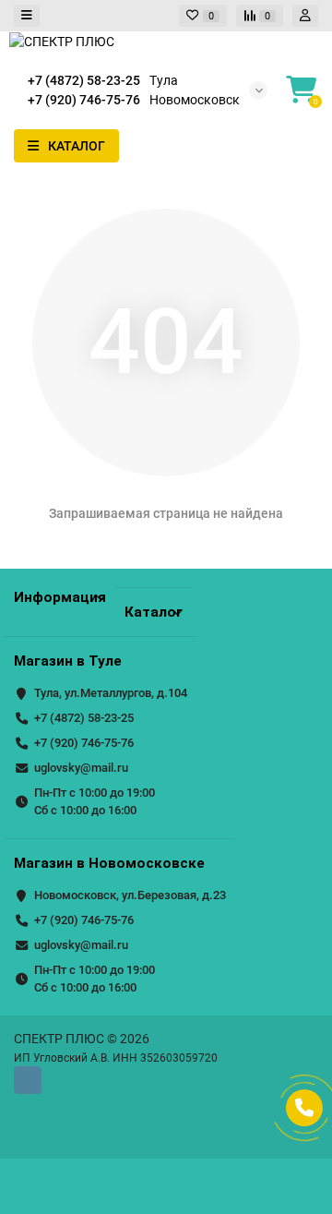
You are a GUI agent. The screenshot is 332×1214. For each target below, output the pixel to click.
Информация (60, 597)
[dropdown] (27, 16)
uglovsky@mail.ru (81, 768)
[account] (305, 16)
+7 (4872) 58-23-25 (84, 718)
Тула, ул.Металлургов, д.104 (110, 693)
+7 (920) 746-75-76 (84, 743)
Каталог (154, 612)
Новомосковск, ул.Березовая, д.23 (130, 895)
